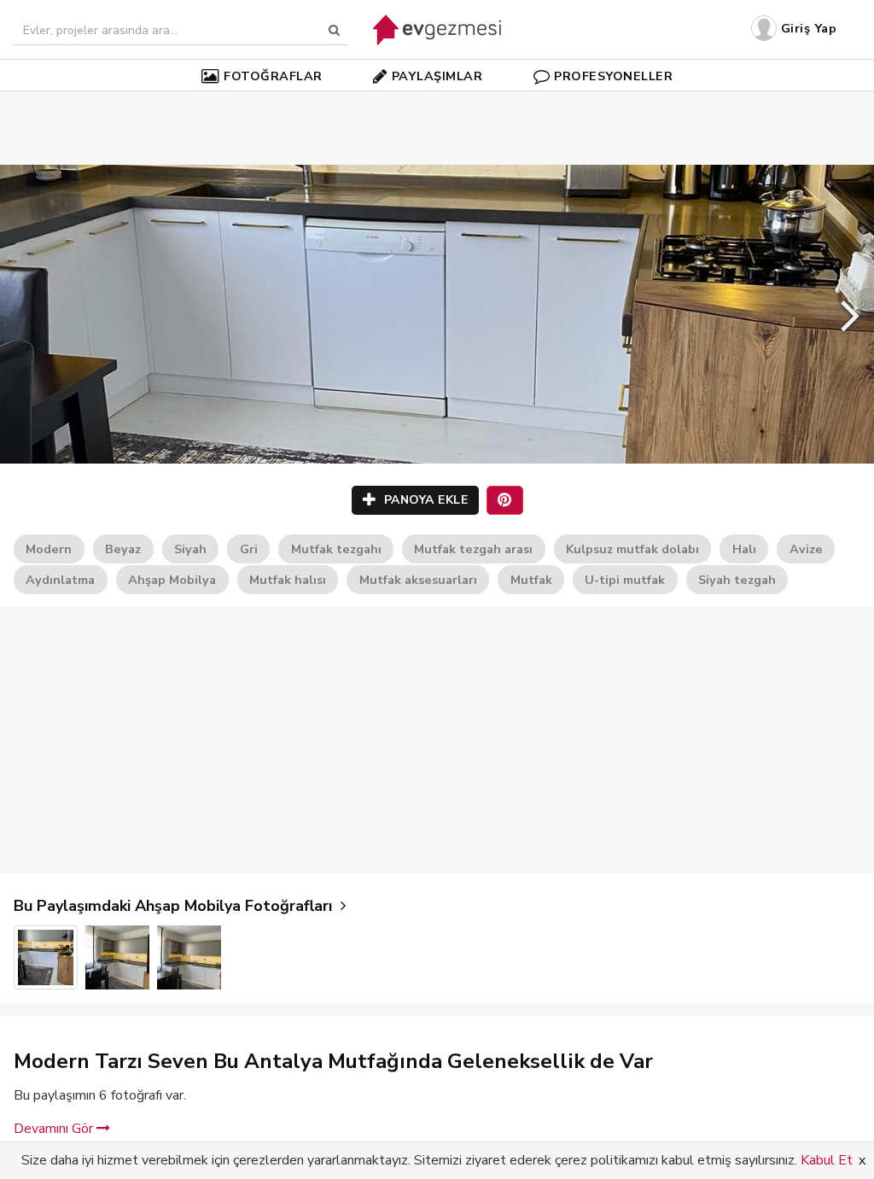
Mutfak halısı (287, 579)
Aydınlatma (60, 579)
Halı (744, 548)
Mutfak (531, 579)
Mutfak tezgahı (336, 548)
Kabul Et (827, 1160)
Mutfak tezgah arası (473, 548)
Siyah (190, 548)
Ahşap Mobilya (172, 579)
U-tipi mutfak (625, 579)
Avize (806, 548)
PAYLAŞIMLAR (437, 76)
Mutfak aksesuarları (418, 579)
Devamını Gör (55, 1128)
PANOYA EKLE (424, 500)
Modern (49, 548)
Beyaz (123, 548)
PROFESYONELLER (613, 76)
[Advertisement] (437, 102)
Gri (249, 548)
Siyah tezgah (737, 579)
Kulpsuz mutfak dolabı (632, 548)
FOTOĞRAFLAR (273, 76)
